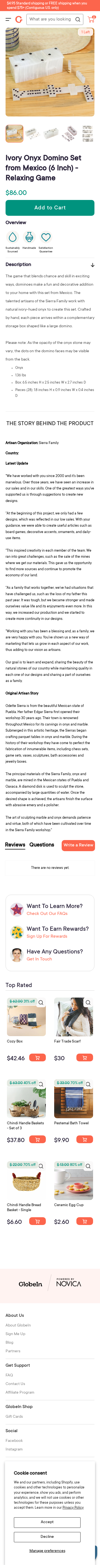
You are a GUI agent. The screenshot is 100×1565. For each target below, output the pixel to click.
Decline (47, 1537)
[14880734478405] (37, 1139)
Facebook (14, 1441)
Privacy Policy (73, 1508)
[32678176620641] (84, 1057)
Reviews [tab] (15, 845)
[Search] (77, 19)
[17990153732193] (37, 1057)
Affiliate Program (20, 1393)
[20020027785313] (37, 1221)
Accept (47, 1522)
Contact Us (15, 1384)
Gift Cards (14, 1417)
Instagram (14, 1449)
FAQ (9, 1375)
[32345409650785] (84, 1139)
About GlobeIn (18, 1325)
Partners (13, 1351)
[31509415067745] (84, 1221)
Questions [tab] (41, 845)
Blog (9, 1343)
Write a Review (78, 845)
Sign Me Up (15, 1334)
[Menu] (8, 19)
